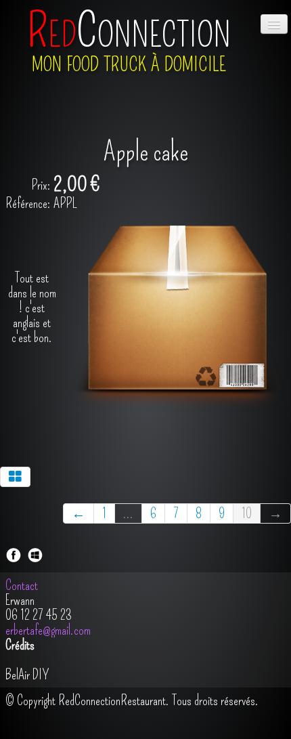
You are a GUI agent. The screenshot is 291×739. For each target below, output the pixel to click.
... (128, 513)
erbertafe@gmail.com (48, 630)
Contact (23, 585)
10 (247, 513)
